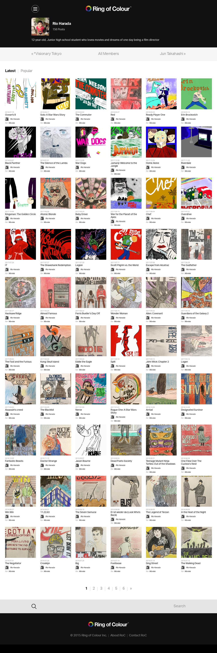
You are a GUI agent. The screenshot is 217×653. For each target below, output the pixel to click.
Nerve (78, 410)
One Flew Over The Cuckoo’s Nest (191, 463)
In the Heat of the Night (193, 512)
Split (113, 362)
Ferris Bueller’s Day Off (87, 313)
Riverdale (186, 163)
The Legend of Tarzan (157, 512)
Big (77, 563)
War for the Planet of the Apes (124, 216)
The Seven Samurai (85, 512)
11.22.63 (45, 512)
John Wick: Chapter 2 (157, 362)
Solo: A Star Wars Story (52, 115)
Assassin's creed (14, 410)
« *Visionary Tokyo (46, 54)
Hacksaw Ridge (13, 313)
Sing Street (152, 563)
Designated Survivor (192, 410)
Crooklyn (45, 563)
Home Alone (152, 163)
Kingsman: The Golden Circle (20, 214)
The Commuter (83, 115)
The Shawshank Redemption (55, 265)
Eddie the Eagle (83, 362)
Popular (27, 71)
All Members (108, 54)
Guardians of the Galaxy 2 (195, 313)
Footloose (116, 563)
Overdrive (186, 214)
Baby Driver (81, 214)
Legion (79, 265)
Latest (10, 71)
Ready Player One (155, 115)
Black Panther (12, 163)
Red (113, 115)
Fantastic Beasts (14, 461)
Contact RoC (138, 635)
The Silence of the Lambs (53, 163)
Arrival (149, 410)
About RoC (117, 635)
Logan (184, 362)
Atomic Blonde (48, 214)
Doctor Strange (48, 461)
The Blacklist (47, 410)
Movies (12, 123)
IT (6, 265)
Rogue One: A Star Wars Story (123, 411)
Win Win (9, 512)
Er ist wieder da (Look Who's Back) (125, 514)
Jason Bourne (82, 461)
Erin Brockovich (189, 115)
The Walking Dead (190, 563)
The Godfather (189, 265)
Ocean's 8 (10, 115)
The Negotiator (13, 563)
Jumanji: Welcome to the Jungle (124, 165)
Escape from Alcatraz (157, 265)
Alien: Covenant (154, 313)
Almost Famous (48, 313)
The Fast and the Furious (18, 362)
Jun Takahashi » (173, 54)
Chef (148, 214)
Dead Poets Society (121, 461)
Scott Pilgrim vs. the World (125, 265)
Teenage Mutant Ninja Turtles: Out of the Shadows (160, 463)
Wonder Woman (119, 313)
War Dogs (80, 163)
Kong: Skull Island (49, 362)
